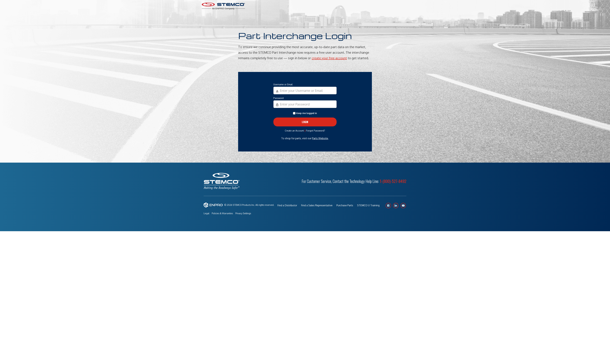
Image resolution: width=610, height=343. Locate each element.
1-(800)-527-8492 (393, 181)
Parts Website (320, 138)
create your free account (329, 58)
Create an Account (294, 130)
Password (278, 98)
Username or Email (283, 84)
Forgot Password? (315, 130)
